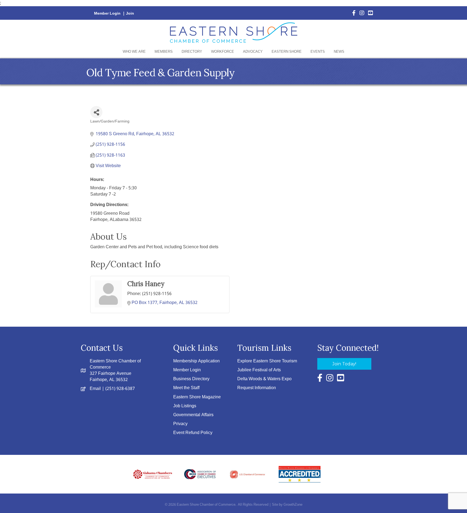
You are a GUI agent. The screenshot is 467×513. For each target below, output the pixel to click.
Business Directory (191, 379)
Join (130, 13)
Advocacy (253, 52)
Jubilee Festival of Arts (259, 370)
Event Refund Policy (192, 432)
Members (164, 52)
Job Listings (184, 406)
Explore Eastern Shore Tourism (267, 361)
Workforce (222, 52)
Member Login (107, 13)
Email (95, 388)
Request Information (256, 388)
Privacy (180, 424)
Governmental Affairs (193, 415)
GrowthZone (292, 505)
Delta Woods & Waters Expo (264, 379)
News (339, 52)
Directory (192, 52)
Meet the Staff (186, 388)
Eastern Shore (287, 52)
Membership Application (196, 361)
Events (318, 52)
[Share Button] (96, 112)
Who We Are (134, 52)
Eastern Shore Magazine (197, 397)
